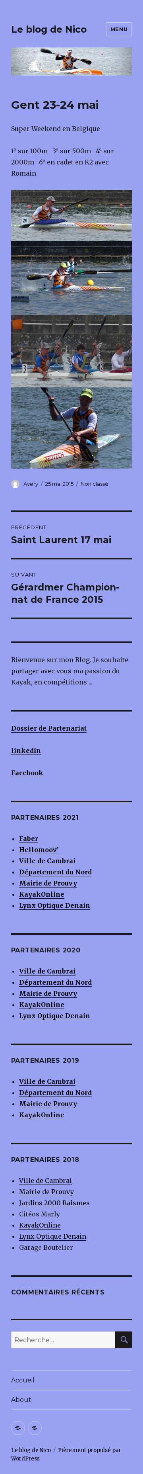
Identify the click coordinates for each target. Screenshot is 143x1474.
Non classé (94, 484)
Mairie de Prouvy (48, 883)
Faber (28, 839)
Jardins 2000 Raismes (54, 1203)
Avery (30, 484)
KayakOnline (40, 1225)
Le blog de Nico (49, 29)
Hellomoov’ (39, 850)
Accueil (23, 1380)
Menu (119, 29)
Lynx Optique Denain (52, 1236)
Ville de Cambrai (47, 861)
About (21, 1400)
